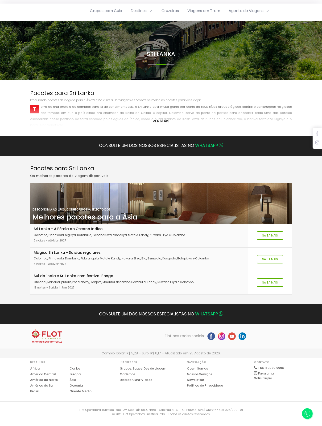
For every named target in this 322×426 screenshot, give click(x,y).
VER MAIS (161, 121)
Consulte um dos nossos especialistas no (158, 145)
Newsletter (195, 380)
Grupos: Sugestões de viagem (143, 368)
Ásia (73, 380)
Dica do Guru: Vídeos (136, 380)
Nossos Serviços (199, 374)
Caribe (75, 368)
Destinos (139, 10)
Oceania (76, 385)
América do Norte (44, 380)
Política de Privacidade (205, 385)
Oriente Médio (80, 391)
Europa (75, 374)
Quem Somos (197, 368)
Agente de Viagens (246, 10)
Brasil (34, 391)
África (35, 368)
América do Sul (42, 385)
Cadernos (127, 374)
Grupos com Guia (106, 10)
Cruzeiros (170, 10)
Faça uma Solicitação (264, 375)
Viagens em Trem (203, 10)
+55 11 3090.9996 (271, 368)
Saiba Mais (270, 235)
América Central (43, 374)
